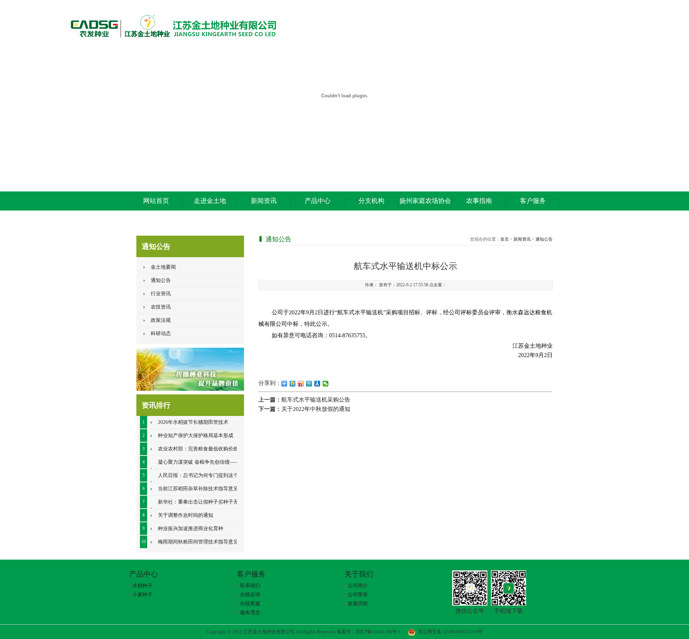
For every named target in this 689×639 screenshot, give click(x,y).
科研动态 (161, 333)
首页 (504, 239)
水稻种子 (142, 585)
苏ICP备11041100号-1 (378, 631)
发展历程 (358, 603)
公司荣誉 (358, 594)
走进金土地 (210, 200)
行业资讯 (161, 293)
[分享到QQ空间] (293, 383)
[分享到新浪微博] (301, 383)
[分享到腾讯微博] (309, 383)
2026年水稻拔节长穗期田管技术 (193, 422)
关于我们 (358, 574)
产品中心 (318, 200)
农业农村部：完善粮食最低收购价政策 (200, 449)
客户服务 (533, 200)
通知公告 (161, 280)
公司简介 (358, 585)
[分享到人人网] (317, 383)
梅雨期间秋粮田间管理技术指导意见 (198, 542)
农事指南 (479, 200)
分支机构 (371, 200)
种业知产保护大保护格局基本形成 (195, 435)
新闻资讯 (264, 200)
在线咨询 (250, 594)
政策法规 (161, 320)
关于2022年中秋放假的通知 (315, 409)
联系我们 (250, 585)
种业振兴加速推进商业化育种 (190, 528)
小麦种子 (142, 594)
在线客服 (250, 603)
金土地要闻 (163, 267)
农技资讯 (161, 307)
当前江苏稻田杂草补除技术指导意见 (198, 488)
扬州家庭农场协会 (425, 200)
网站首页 (156, 200)
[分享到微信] (326, 383)
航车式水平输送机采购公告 (315, 400)
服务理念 (250, 612)
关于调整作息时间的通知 (185, 515)
